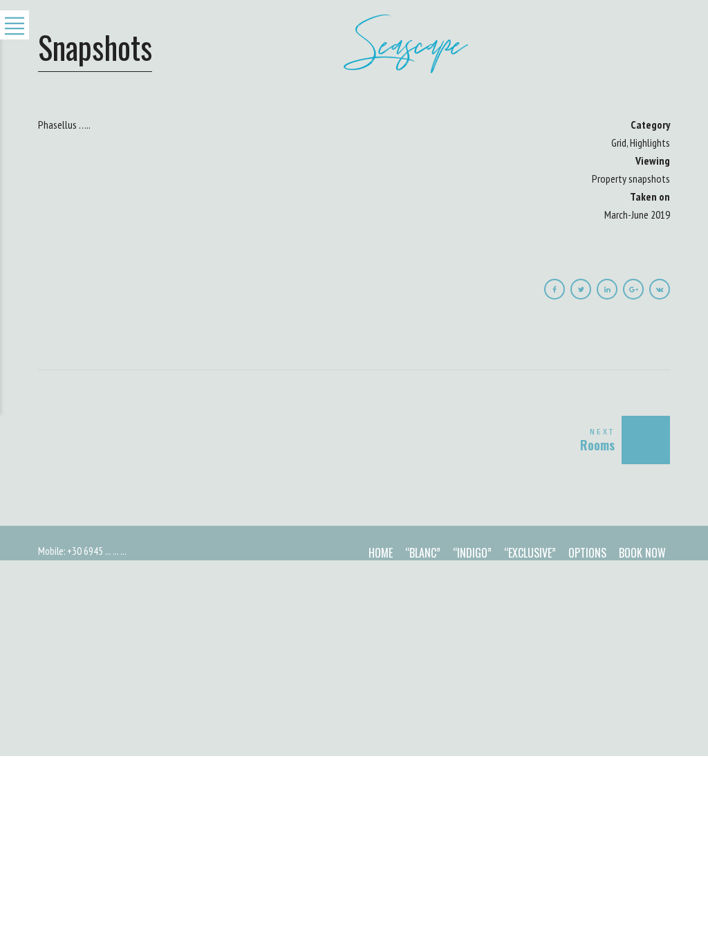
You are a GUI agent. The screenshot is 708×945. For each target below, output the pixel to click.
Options (587, 552)
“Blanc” (422, 552)
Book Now (642, 552)
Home (381, 552)
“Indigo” (472, 552)
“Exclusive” (530, 552)
